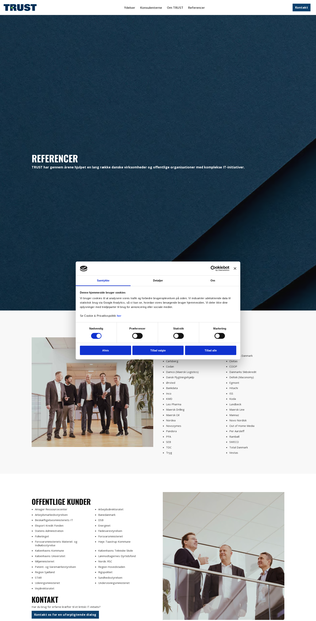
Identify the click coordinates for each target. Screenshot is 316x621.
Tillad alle (211, 350)
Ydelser (129, 7)
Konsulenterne (151, 7)
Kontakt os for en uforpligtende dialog (65, 614)
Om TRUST (175, 7)
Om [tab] (212, 280)
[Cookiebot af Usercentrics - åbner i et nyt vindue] (213, 268)
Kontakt (301, 7)
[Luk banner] (235, 268)
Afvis (105, 350)
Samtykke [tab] (103, 280)
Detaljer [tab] (158, 280)
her (119, 315)
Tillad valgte (158, 350)
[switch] (137, 336)
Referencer (196, 7)
